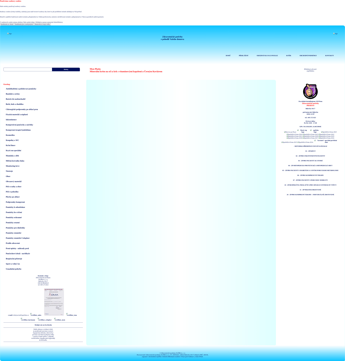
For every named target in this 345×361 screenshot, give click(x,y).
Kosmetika (10, 135)
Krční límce (10, 145)
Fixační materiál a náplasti (17, 114)
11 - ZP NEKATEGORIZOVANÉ (310, 190)
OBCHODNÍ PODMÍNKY (308, 55)
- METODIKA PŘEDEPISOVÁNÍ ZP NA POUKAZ (310, 146)
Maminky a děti (12, 156)
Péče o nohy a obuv (13, 186)
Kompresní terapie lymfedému (18, 130)
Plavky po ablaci (12, 197)
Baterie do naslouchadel (15, 99)
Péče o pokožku (12, 192)
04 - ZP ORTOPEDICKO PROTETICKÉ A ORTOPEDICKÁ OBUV (310, 165)
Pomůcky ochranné (14, 217)
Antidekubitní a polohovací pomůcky (21, 89)
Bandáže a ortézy (13, 94)
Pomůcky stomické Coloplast (17, 238)
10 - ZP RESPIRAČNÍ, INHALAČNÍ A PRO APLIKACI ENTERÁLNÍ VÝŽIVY (310, 185)
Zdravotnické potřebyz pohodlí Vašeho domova (172, 38)
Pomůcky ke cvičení (14, 212)
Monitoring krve (12, 166)
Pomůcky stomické (13, 233)
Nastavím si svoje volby (42, 24)
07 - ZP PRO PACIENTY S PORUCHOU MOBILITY (310, 180)
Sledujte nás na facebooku (43, 325)
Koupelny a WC (12, 140)
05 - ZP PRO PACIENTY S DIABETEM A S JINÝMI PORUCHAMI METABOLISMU (310, 170)
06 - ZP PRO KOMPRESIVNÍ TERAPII (310, 175)
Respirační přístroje (14, 259)
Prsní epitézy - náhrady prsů (17, 248)
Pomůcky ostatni (13, 222)
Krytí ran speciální (13, 150)
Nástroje (9, 171)
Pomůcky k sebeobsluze (15, 207)
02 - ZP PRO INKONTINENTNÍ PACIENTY (310, 156)
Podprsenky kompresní (15, 202)
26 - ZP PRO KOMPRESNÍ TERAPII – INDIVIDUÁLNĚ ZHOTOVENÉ (310, 194)
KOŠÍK (288, 55)
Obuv (8, 176)
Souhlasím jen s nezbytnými (24, 24)
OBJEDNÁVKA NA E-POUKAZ (267, 55)
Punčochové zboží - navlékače (18, 253)
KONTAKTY (329, 55)
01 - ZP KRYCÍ (310, 151)
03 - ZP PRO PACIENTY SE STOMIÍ (310, 161)
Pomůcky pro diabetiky (15, 228)
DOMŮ (228, 55)
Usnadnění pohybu (13, 269)
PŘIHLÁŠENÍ (243, 55)
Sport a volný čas (13, 264)
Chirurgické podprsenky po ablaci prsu (22, 109)
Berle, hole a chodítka (14, 104)
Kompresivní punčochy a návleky (19, 125)
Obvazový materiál (13, 181)
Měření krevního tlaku (15, 161)
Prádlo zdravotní (13, 243)
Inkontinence (11, 120)
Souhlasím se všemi (7, 24)
